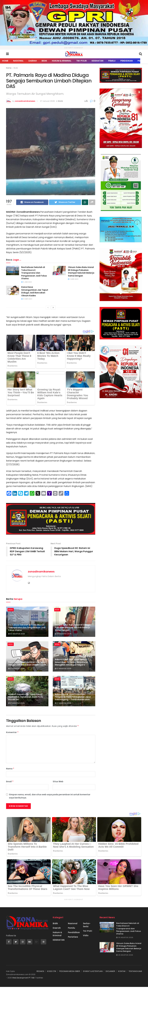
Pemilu (111, 60)
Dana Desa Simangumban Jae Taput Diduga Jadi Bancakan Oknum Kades (34, 291)
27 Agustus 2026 (17, 668)
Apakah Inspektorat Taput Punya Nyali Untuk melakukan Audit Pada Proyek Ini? (25, 697)
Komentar (12, 732)
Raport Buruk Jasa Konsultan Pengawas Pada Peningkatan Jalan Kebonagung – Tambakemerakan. (73, 697)
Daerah (32, 60)
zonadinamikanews (25, 101)
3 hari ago (27, 299)
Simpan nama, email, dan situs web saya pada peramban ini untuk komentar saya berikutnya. (49, 796)
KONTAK (122, 971)
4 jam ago (27, 282)
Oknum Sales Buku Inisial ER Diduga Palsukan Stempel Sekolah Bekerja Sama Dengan (81, 271)
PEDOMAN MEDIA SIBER (69, 971)
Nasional (18, 60)
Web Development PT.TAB (23, 978)
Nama (10, 768)
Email (10, 781)
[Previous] (48, 308)
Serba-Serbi (86, 925)
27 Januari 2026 (47, 101)
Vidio (85, 935)
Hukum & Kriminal (61, 60)
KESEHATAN (97, 60)
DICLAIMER (110, 971)
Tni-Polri (81, 60)
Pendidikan (126, 60)
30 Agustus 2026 (17, 634)
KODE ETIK (51, 971)
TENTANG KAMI (135, 971)
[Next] (53, 308)
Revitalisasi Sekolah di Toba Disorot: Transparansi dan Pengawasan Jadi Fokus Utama (34, 273)
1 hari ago (73, 279)
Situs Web (58, 781)
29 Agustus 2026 (63, 634)
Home (5, 60)
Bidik (44, 60)
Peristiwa (73, 936)
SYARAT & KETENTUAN (93, 971)
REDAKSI (40, 971)
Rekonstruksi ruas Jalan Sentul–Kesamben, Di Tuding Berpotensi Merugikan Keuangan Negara (71, 662)
